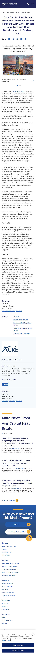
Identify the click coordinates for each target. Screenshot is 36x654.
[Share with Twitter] (13, 39)
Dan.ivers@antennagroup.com (12, 311)
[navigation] (32, 4)
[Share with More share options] (29, 39)
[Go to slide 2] (20, 86)
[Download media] (33, 81)
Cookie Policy (6, 640)
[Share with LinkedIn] (9, 39)
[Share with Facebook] (17, 39)
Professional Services (20, 320)
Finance (16, 316)
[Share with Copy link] (25, 39)
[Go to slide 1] (17, 86)
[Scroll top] (29, 538)
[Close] (33, 633)
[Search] (28, 4)
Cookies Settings (18, 645)
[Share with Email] (21, 39)
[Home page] (9, 4)
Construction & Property (21, 334)
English (5, 384)
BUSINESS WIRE (18, 92)
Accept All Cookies (18, 650)
